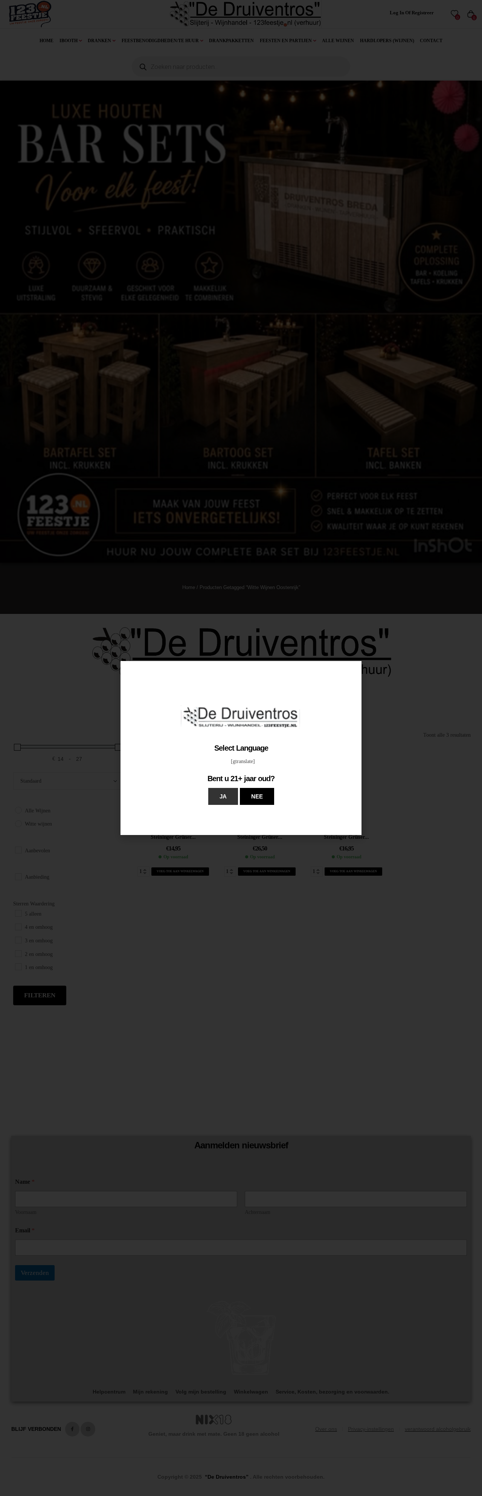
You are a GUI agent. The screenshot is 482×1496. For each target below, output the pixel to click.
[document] (241, 748)
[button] (223, 796)
